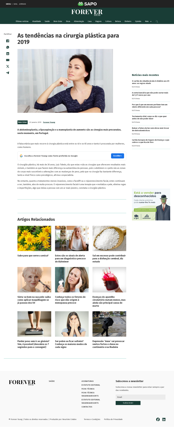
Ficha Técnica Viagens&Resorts (90, 394)
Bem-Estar (57, 21)
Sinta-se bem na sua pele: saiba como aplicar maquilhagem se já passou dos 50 (34, 300)
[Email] (7, 60)
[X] (7, 66)
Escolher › (117, 156)
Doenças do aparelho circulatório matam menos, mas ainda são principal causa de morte (108, 301)
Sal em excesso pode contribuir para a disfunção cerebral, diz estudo (109, 258)
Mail (16, 4)
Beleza (118, 21)
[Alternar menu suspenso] (151, 21)
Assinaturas (88, 381)
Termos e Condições (92, 419)
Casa (89, 21)
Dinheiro (128, 21)
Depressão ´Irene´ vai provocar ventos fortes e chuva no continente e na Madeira (108, 344)
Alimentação (79, 21)
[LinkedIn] (7, 53)
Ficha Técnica (88, 389)
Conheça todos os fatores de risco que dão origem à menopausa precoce (70, 300)
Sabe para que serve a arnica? (33, 255)
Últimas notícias (22, 21)
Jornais (22, 4)
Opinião (138, 21)
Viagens (98, 21)
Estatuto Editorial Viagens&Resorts (91, 401)
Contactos (87, 407)
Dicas (68, 21)
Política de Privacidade (113, 419)
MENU (8, 4)
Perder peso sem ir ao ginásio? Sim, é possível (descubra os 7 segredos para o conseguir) (33, 344)
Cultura (108, 21)
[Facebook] (7, 40)
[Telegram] (7, 72)
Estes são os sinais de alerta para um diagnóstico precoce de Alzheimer (70, 258)
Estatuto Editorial (91, 385)
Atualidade (36, 21)
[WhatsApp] (7, 47)
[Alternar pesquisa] (157, 21)
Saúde (47, 21)
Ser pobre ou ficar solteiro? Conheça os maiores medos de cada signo (71, 344)
